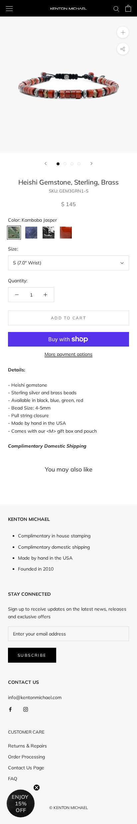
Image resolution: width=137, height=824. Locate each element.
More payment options (68, 354)
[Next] (91, 163)
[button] (21, 803)
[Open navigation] (9, 8)
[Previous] (46, 163)
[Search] (116, 8)
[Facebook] (10, 709)
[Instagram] (25, 709)
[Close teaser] (36, 787)
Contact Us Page (26, 768)
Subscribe (32, 655)
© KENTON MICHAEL (68, 807)
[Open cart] (128, 8)
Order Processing (26, 757)
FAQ (12, 779)
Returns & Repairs (27, 746)
